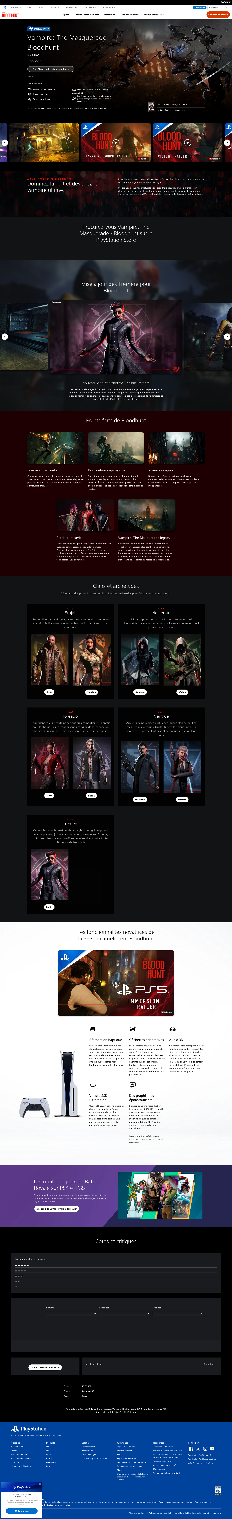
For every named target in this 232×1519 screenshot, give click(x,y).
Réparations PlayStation (127, 1458)
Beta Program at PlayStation (200, 1463)
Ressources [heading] (158, 1442)
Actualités (90, 7)
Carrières (15, 1450)
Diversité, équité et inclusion (94, 1458)
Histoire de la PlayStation (22, 1466)
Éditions (50, 1307)
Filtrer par (104, 1307)
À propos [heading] (15, 1442)
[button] (116, 142)
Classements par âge (162, 1461)
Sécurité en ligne (89, 1454)
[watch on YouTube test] (143, 159)
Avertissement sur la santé (164, 1465)
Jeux (41, 7)
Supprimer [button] (209, 1364)
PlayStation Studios (19, 1454)
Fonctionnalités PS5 (154, 14)
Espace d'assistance (126, 1447)
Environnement (88, 1447)
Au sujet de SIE (17, 1447)
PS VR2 (49, 1454)
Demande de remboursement (130, 1466)
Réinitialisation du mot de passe (131, 1462)
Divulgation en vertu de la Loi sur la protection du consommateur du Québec (132, 1477)
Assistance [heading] (122, 1442)
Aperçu (66, 14)
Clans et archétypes (129, 14)
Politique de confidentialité (161, 1513)
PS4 (47, 1450)
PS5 (29, 7)
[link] (38, 29)
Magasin (15, 7)
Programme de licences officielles (167, 1473)
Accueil (14, 1435)
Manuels (120, 1470)
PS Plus (54, 7)
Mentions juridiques (137, 1513)
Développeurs (159, 1469)
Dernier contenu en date (87, 14)
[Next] (227, 143)
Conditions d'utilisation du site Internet (192, 1513)
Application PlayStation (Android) (202, 1459)
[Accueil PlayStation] (5, 7)
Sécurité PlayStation (126, 1450)
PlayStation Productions (21, 1458)
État (119, 1454)
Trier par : (157, 1307)
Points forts (109, 14)
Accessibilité (87, 1450)
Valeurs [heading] (85, 1442)
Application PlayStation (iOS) (200, 1455)
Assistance (108, 7)
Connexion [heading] (193, 1442)
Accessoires (71, 7)
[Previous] (5, 143)
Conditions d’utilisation (163, 1447)
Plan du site (216, 1513)
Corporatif (15, 1462)
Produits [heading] (50, 1442)
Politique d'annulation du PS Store (167, 1450)
